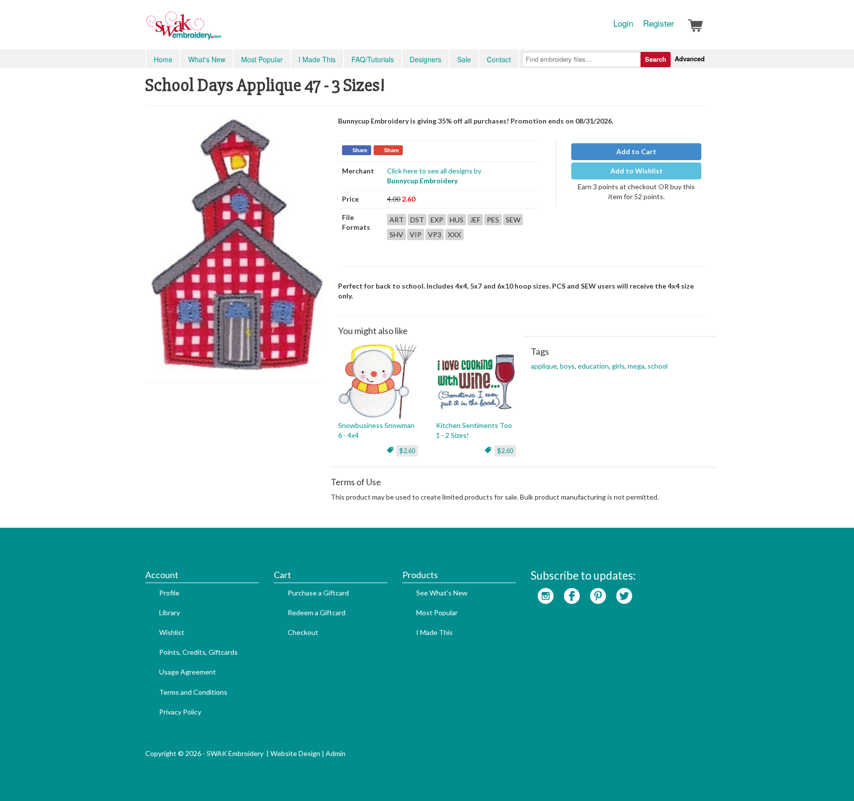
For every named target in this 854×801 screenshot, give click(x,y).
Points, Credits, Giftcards (198, 652)
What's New (206, 59)
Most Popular (262, 59)
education (593, 366)
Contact (499, 59)
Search (655, 59)
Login (623, 23)
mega (636, 366)
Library (169, 612)
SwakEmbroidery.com (219, 29)
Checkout (303, 632)
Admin (335, 753)
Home (163, 59)
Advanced (690, 58)
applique (544, 366)
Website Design (295, 753)
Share (359, 150)
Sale (464, 59)
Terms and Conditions (193, 692)
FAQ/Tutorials (372, 59)
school (657, 366)
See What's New (442, 593)
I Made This (317, 59)
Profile (169, 593)
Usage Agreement (187, 672)
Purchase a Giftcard (318, 593)
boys (567, 366)
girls (618, 366)
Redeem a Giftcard (316, 612)
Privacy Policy (180, 712)
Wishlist (171, 632)
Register (658, 23)
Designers (425, 59)
